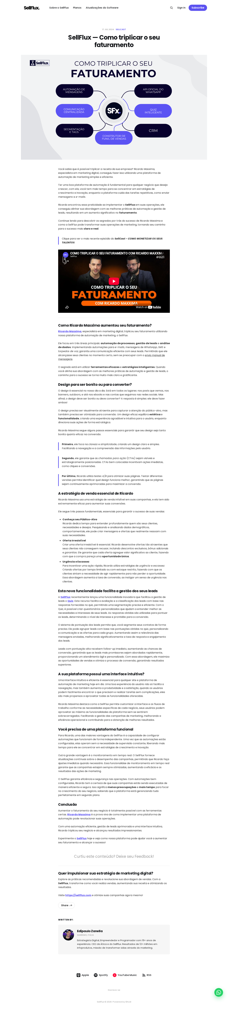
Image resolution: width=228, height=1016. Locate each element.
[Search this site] (171, 7)
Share (64, 905)
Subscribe (198, 7)
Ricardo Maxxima (69, 331)
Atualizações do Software (102, 7)
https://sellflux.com (78, 895)
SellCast (121, 29)
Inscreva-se (114, 990)
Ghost (128, 1001)
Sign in (181, 7)
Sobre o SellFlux (59, 7)
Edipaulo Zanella (90, 931)
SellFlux (65, 597)
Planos (77, 7)
